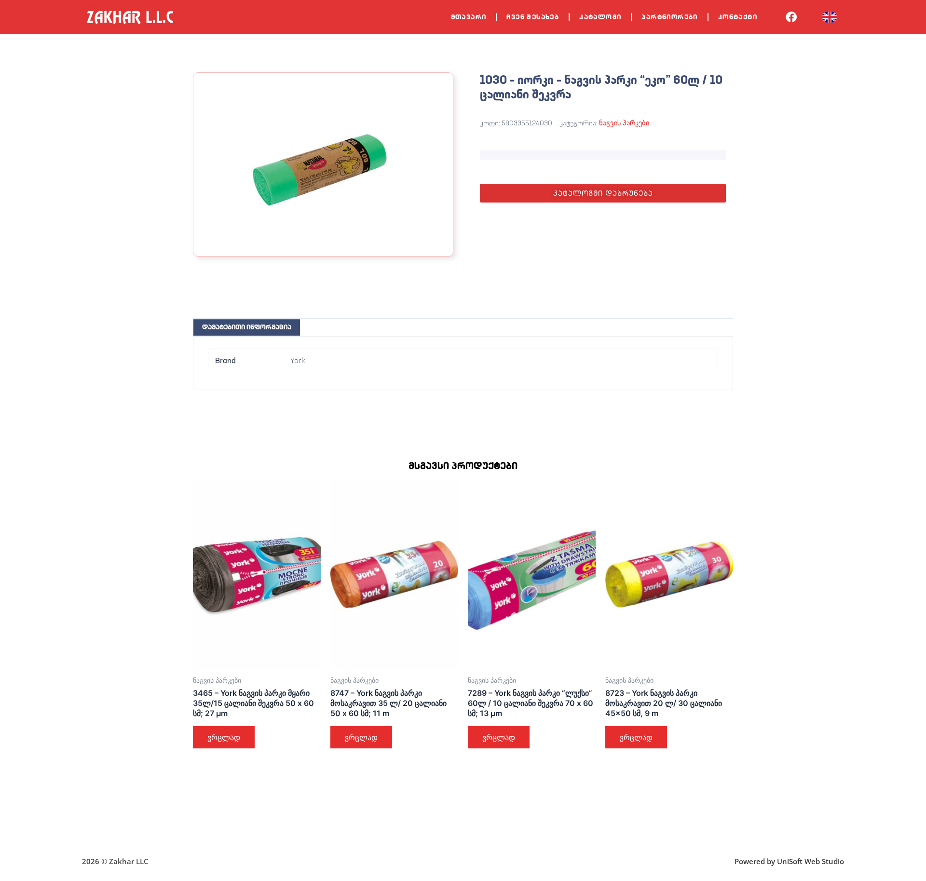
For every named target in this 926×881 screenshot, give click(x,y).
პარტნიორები (669, 17)
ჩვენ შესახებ (532, 17)
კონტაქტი (737, 17)
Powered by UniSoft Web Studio (789, 861)
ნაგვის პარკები (624, 122)
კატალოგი (600, 17)
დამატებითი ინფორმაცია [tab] (246, 327)
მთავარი (469, 17)
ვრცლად (223, 737)
